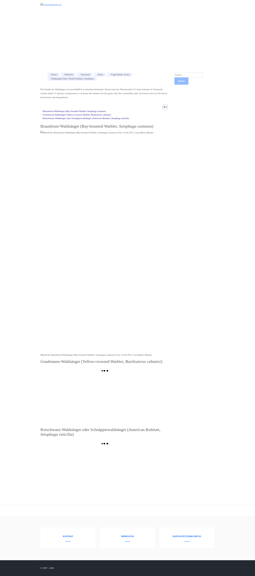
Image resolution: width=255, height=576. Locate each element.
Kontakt (68, 536)
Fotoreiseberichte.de (174, 7)
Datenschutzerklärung (187, 536)
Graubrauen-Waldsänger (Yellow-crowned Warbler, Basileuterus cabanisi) (77, 115)
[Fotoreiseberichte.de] (50, 5)
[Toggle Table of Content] (163, 106)
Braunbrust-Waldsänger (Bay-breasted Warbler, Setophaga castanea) (74, 111)
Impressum (127, 536)
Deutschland (196, 7)
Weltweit (212, 7)
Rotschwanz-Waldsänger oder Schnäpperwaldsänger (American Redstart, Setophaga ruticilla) (86, 118)
